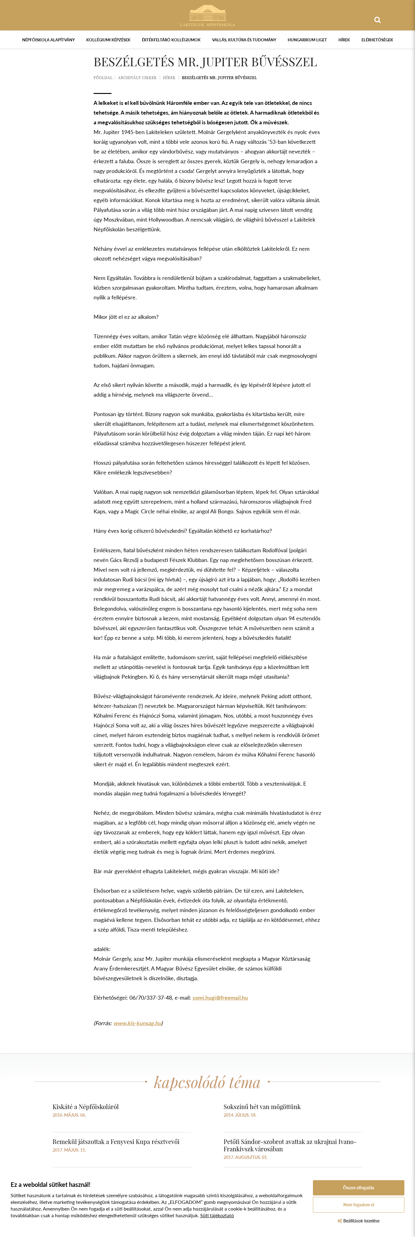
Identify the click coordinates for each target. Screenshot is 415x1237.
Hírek (344, 39)
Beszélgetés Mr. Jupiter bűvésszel (219, 77)
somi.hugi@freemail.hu (220, 997)
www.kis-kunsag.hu (137, 1023)
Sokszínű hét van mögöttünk (262, 1106)
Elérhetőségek (377, 39)
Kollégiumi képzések (108, 39)
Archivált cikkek (137, 77)
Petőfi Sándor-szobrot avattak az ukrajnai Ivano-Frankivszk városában (290, 1145)
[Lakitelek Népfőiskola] (207, 14)
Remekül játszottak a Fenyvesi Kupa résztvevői (116, 1141)
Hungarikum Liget (307, 39)
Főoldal (103, 77)
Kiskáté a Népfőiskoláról (86, 1106)
